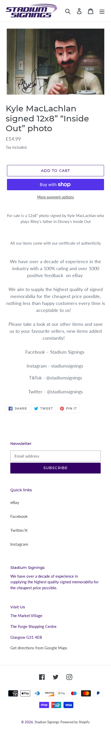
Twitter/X (18, 530)
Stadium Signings (47, 722)
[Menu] (102, 10)
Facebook (19, 516)
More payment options (55, 197)
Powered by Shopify (75, 722)
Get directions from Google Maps (38, 647)
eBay (14, 502)
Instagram (19, 544)
